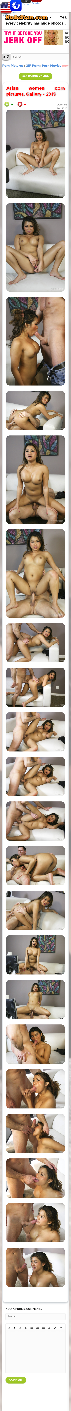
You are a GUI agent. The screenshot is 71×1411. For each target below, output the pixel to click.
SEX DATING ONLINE (35, 76)
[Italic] (14, 1327)
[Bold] (9, 1327)
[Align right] (43, 1327)
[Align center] (37, 1327)
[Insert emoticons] (49, 1327)
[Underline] (20, 1327)
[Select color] (55, 1327)
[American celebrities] (5, 7)
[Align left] (32, 1327)
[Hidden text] (61, 1327)
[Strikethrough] (26, 1327)
